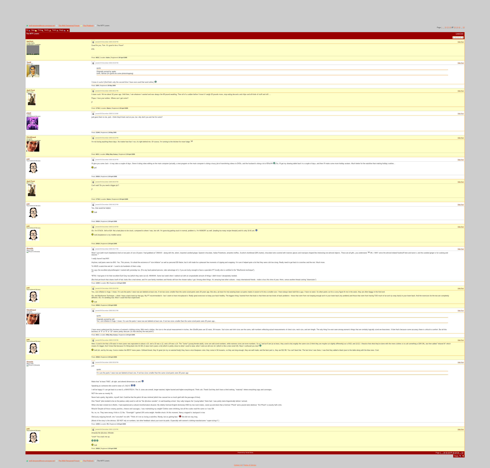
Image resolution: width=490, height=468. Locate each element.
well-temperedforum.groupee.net (42, 26)
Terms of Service (250, 465)
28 (455, 27)
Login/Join (459, 34)
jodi (28, 159)
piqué (29, 113)
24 (445, 27)
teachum (30, 41)
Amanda (30, 248)
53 (464, 27)
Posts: (95, 57)
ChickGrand (31, 137)
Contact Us (238, 465)
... (443, 27)
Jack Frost (31, 90)
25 (448, 27)
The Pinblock (88, 26)
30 (459, 27)
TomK (29, 62)
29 (457, 27)
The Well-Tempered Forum (69, 26)
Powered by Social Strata (245, 452)
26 (450, 27)
